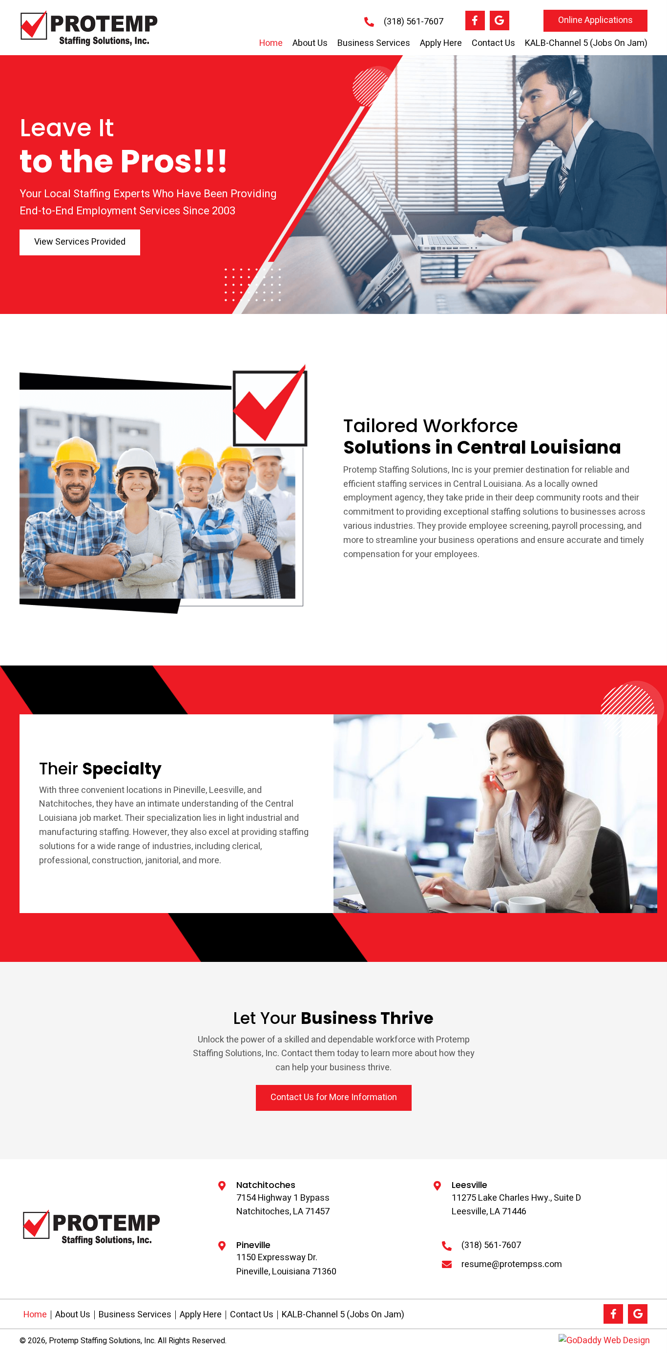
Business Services (135, 1315)
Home (35, 1315)
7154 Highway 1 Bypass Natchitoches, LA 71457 (283, 1205)
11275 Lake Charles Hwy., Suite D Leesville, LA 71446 (516, 1205)
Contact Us (251, 1315)
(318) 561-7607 (413, 21)
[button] (475, 20)
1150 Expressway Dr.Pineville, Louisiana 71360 (286, 1264)
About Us (72, 1315)
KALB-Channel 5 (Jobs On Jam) (343, 1315)
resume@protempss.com (511, 1264)
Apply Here (201, 1315)
